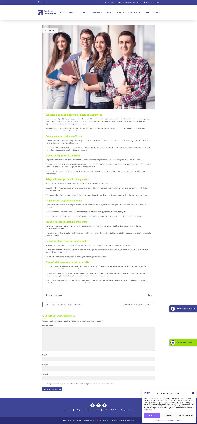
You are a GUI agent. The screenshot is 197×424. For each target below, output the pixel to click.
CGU (98, 410)
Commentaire (47, 326)
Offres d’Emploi (134, 12)
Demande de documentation (186, 308)
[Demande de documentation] (172, 308)
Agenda (146, 12)
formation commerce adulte (96, 128)
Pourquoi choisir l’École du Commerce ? (137, 304)
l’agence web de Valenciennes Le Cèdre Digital (115, 420)
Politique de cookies (160, 420)
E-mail (45, 364)
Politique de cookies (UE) (128, 410)
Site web (45, 374)
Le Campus (84, 12)
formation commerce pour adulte (94, 216)
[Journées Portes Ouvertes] (172, 342)
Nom (44, 355)
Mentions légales (66, 410)
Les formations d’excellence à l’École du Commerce (63, 304)
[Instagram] (98, 405)
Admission (109, 12)
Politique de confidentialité (174, 420)
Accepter (152, 415)
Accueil (63, 12)
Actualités (120, 12)
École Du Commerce (55, 295)
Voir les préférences (186, 415)
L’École (72, 12)
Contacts (156, 12)
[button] (193, 393)
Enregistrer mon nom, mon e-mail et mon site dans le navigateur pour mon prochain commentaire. (81, 384)
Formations (95, 12)
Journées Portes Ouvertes (185, 342)
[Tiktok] (104, 405)
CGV (105, 410)
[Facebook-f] (92, 405)
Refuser (168, 415)
